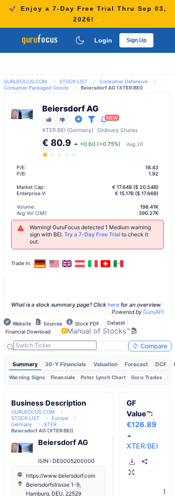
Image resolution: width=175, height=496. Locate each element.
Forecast (136, 364)
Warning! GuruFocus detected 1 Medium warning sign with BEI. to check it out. (90, 234)
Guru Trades (146, 377)
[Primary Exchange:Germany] (40, 263)
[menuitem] (25, 364)
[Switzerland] (105, 263)
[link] (25, 81)
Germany (21, 424)
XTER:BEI (142, 445)
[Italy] (93, 263)
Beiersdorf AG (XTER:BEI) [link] (112, 88)
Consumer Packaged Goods (36, 88)
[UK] (67, 263)
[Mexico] (118, 263)
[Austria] (80, 263)
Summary (25, 364)
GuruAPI (153, 311)
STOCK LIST (73, 81)
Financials (63, 377)
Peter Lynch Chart (103, 377)
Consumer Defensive (124, 81)
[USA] (54, 263)
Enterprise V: (31, 193)
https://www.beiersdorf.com (60, 475)
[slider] (60, 154)
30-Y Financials (65, 364)
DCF (160, 364)
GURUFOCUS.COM (25, 81)
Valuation (105, 364)
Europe (60, 418)
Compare (153, 346)
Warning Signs (27, 377)
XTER (49, 130)
